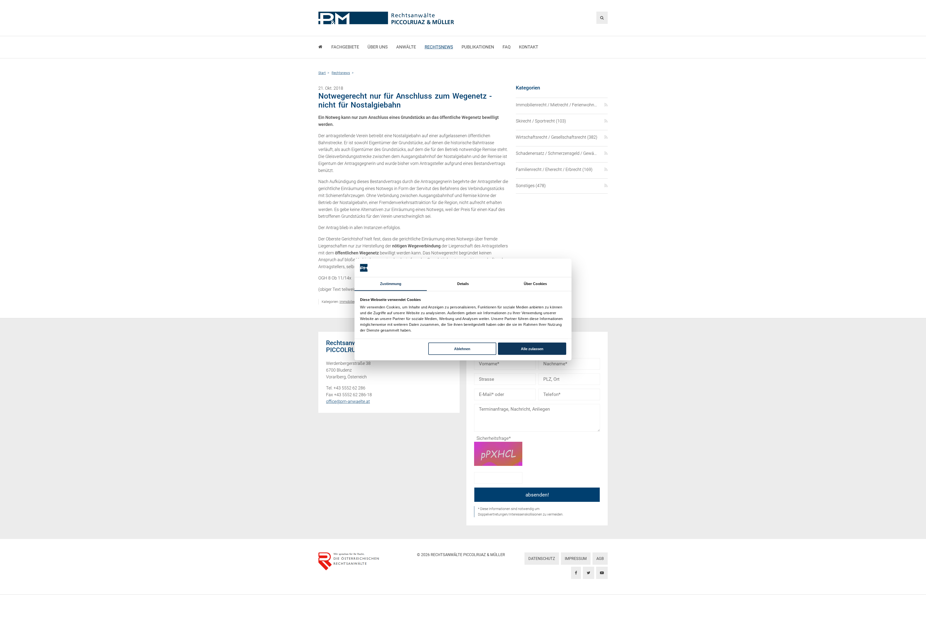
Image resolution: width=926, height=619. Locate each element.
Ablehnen (462, 349)
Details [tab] (463, 284)
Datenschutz (541, 558)
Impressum (576, 558)
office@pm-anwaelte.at (348, 401)
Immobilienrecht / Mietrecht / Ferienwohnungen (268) (557, 104)
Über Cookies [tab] (535, 284)
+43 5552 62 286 (349, 388)
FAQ (507, 47)
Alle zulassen (532, 349)
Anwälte (406, 47)
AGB (600, 558)
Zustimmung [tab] (391, 284)
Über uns (378, 47)
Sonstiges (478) (531, 185)
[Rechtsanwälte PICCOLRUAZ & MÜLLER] (413, 18)
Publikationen (478, 47)
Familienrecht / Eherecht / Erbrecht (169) (554, 169)
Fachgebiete (345, 47)
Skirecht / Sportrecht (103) (541, 121)
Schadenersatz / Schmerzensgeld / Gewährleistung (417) (557, 153)
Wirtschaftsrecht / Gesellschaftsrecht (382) (556, 137)
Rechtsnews (439, 47)
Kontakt (528, 47)
